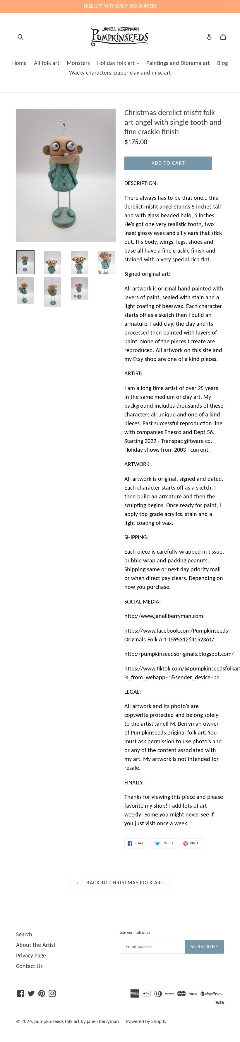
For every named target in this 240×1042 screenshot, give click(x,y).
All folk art (46, 63)
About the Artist (36, 945)
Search (24, 935)
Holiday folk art (116, 63)
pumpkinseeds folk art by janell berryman (76, 1021)
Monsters (78, 63)
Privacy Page (31, 956)
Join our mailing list (135, 933)
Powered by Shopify (146, 1021)
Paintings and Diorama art (178, 63)
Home (19, 63)
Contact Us (29, 966)
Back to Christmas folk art (124, 883)
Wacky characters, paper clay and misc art (120, 73)
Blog (222, 63)
